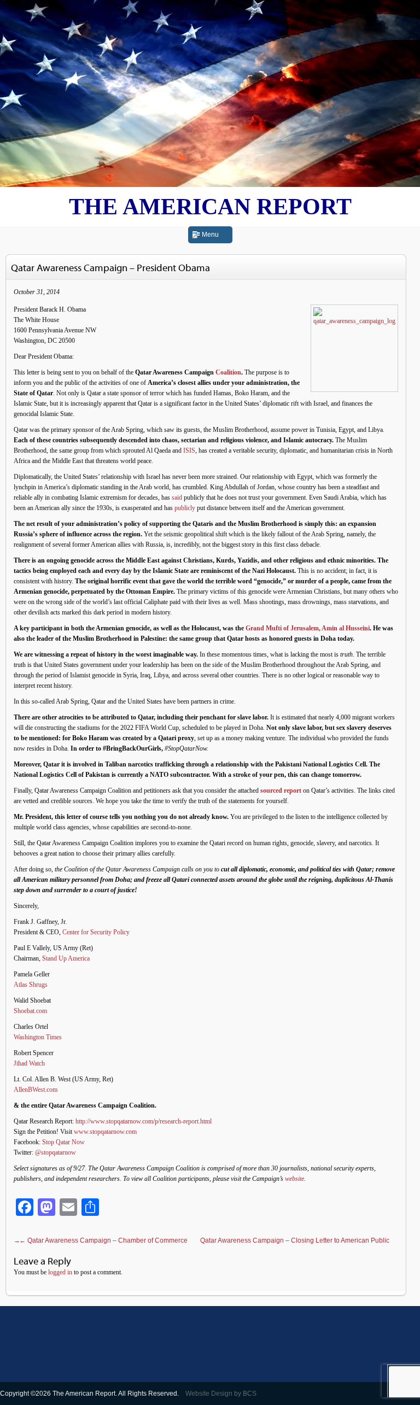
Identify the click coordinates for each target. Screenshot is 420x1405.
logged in (60, 1272)
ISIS (189, 450)
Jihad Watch (29, 1063)
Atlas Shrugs (31, 984)
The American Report (210, 206)
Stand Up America (66, 958)
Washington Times (38, 1037)
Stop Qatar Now (63, 1142)
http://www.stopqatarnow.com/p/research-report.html (143, 1121)
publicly (184, 508)
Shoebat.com (30, 1011)
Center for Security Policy (96, 932)
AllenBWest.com (35, 1089)
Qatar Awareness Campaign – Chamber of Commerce (103, 1240)
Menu (210, 234)
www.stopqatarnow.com (105, 1131)
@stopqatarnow (55, 1152)
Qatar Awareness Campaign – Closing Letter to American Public (201, 1240)
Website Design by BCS (220, 1393)
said (177, 497)
